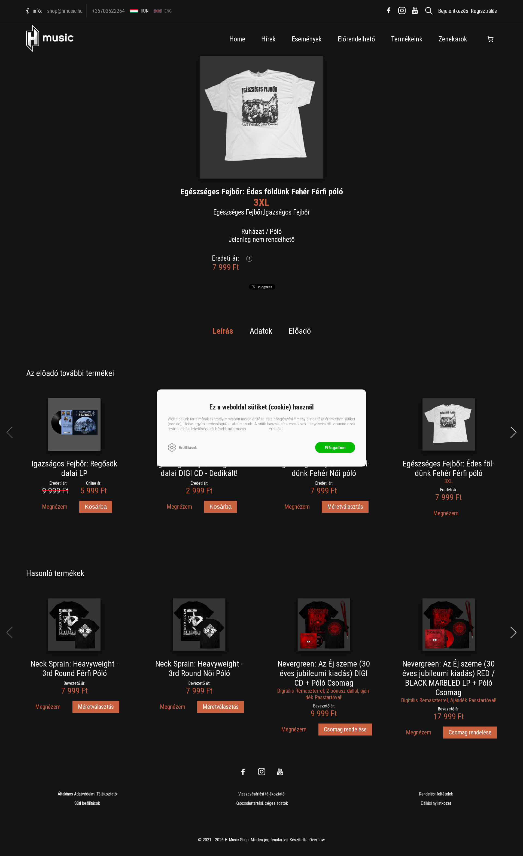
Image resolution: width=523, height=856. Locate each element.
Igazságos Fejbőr (287, 212)
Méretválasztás (345, 506)
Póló (276, 232)
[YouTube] (415, 10)
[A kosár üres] (490, 39)
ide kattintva (257, 428)
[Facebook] (389, 10)
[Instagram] (402, 10)
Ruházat (252, 232)
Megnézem (54, 506)
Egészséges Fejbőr (238, 212)
